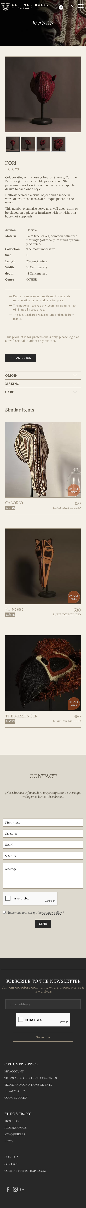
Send (43, 924)
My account (14, 1071)
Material (11, 236)
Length (10, 261)
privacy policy (52, 912)
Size (8, 255)
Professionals (15, 1128)
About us (11, 1121)
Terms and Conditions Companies (30, 1078)
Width (9, 267)
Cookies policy (16, 1097)
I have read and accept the (35, 912)
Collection (12, 249)
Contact (11, 1164)
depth (9, 273)
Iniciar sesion (20, 358)
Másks (10, 508)
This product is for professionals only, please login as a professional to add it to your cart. (42, 339)
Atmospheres (14, 1134)
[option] (43, 94)
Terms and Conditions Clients (28, 1084)
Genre (9, 279)
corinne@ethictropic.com (25, 1171)
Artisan (10, 230)
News (8, 1141)
